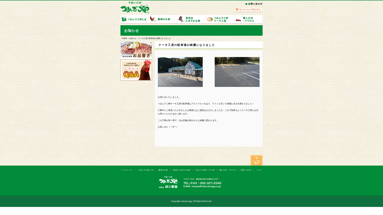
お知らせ (132, 38)
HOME (124, 38)
